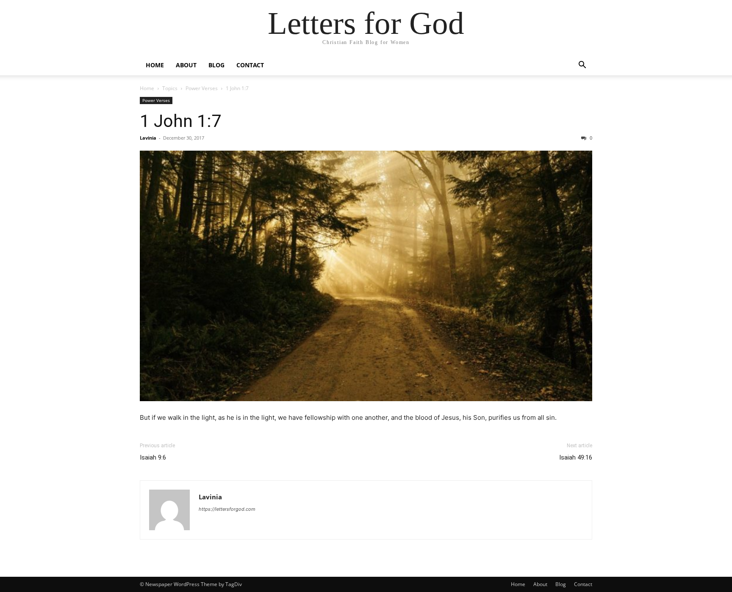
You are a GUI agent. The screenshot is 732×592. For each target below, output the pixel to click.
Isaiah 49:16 (575, 457)
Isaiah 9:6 (153, 457)
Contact (250, 65)
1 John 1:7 (180, 121)
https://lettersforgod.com (227, 509)
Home (155, 65)
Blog (216, 65)
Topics (169, 88)
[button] (582, 66)
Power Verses (202, 88)
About (186, 65)
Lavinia (148, 138)
